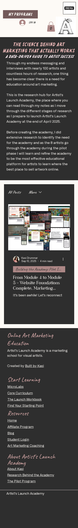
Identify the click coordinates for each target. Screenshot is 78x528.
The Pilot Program (21, 481)
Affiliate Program (20, 427)
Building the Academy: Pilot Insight (40, 269)
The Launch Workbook (24, 399)
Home (12, 420)
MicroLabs (15, 386)
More (32, 192)
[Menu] (69, 8)
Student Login (18, 439)
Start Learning (23, 379)
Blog (10, 433)
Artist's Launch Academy (25, 493)
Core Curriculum (20, 393)
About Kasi (15, 469)
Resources (17, 413)
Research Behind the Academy (30, 475)
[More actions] (64, 259)
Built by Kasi (34, 366)
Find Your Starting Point (25, 405)
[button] (51, 27)
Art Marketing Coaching (25, 445)
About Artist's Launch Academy (31, 459)
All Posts (14, 192)
